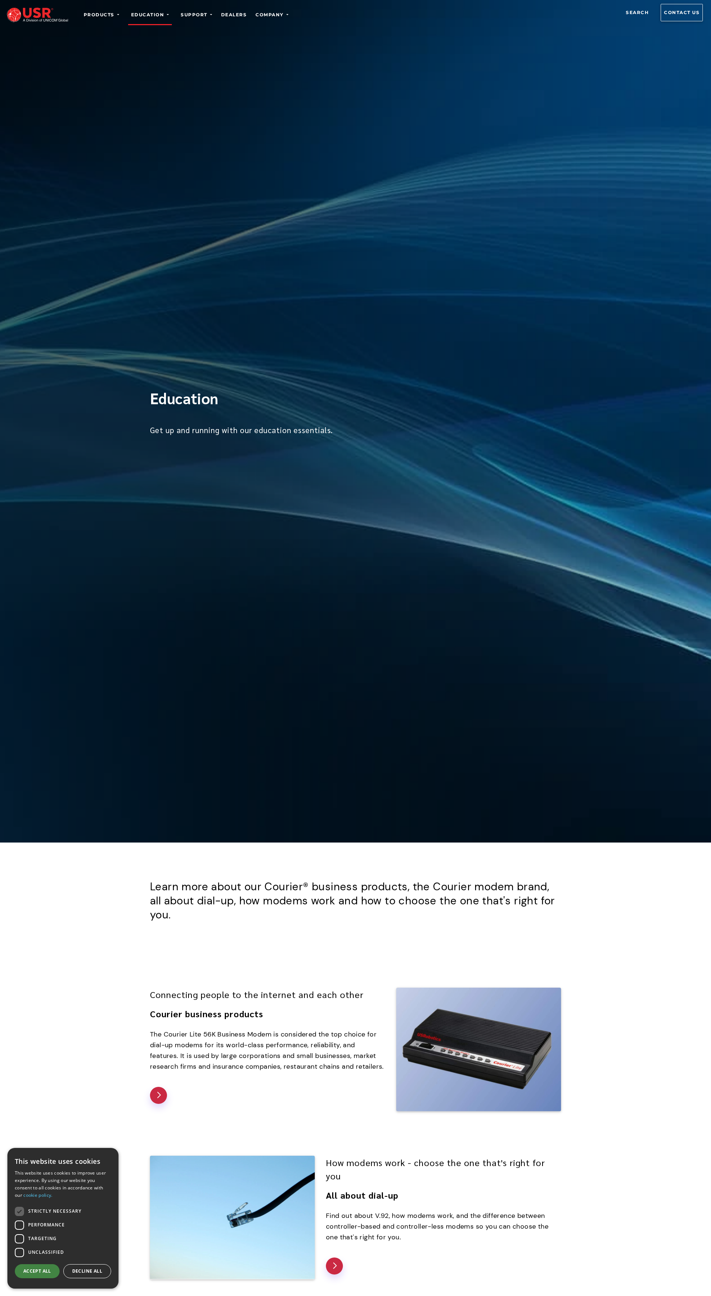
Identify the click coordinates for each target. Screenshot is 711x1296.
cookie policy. (37, 1195)
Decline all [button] (87, 1271)
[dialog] (62, 1218)
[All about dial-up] (334, 1266)
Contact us (682, 12)
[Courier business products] (158, 1095)
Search (637, 12)
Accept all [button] (37, 1271)
